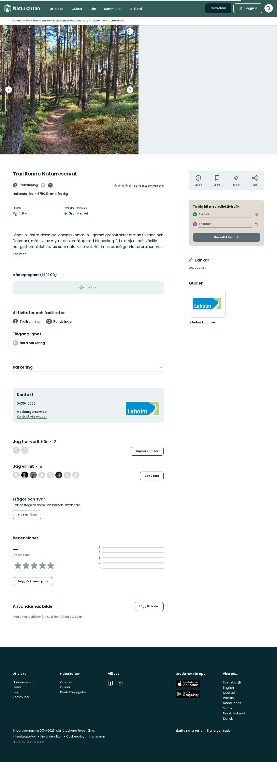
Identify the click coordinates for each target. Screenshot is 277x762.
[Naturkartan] (22, 8)
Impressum (97, 736)
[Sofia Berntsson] (33, 475)
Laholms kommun (202, 322)
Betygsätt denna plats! (149, 185)
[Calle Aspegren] (24, 475)
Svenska (230, 682)
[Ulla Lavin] (16, 450)
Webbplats (197, 268)
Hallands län (23, 194)
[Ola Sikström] (16, 475)
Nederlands (232, 703)
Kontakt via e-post (32, 416)
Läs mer (19, 254)
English (228, 687)
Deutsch (229, 692)
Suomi (227, 708)
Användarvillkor (51, 736)
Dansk (228, 718)
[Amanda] (75, 475)
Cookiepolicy (75, 736)
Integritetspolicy (25, 736)
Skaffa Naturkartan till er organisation (204, 731)
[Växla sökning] (268, 8)
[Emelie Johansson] (50, 475)
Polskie (228, 698)
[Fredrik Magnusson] (67, 475)
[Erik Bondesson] (24, 450)
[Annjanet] (41, 475)
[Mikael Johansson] (58, 475)
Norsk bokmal (234, 713)
